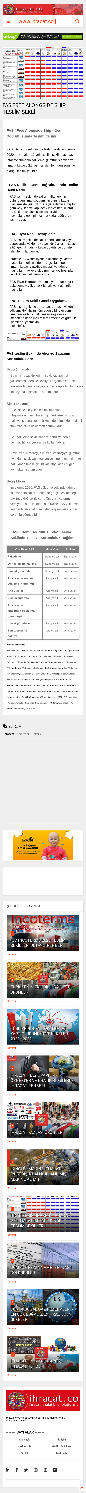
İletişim (61, 1439)
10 (13, 1354)
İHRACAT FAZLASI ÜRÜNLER (36, 1132)
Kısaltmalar (61, 1453)
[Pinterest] (45, 1470)
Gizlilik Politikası (61, 1446)
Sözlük (24, 1453)
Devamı (11, 954)
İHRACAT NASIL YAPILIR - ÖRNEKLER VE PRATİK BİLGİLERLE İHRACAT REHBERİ (42, 1080)
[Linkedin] (7, 1470)
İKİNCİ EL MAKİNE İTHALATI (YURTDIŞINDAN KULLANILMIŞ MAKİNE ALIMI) (39, 1174)
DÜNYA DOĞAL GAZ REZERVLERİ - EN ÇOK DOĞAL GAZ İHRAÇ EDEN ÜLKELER (42, 1314)
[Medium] (55, 1470)
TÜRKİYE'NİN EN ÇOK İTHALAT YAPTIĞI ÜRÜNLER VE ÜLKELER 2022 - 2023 (39, 1033)
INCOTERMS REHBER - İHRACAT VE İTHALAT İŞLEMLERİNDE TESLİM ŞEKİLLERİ (40, 1220)
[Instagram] (36, 1470)
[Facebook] (16, 1470)
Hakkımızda (24, 1446)
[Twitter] (26, 1470)
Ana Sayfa (24, 1439)
